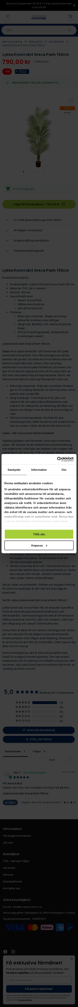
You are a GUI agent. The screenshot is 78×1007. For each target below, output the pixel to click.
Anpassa (37, 545)
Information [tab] (39, 469)
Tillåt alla (39, 534)
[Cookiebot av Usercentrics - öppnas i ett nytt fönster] (57, 459)
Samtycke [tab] (14, 469)
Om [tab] (64, 469)
